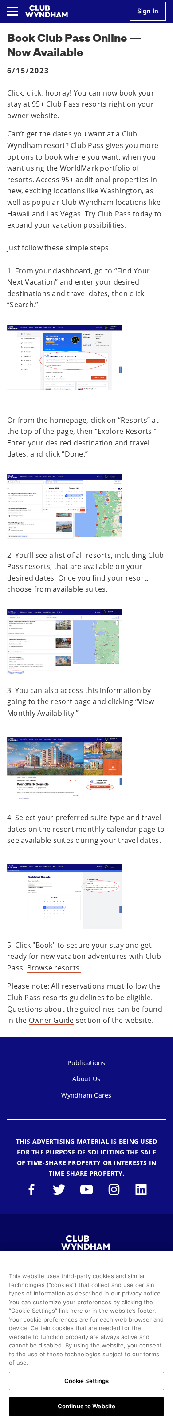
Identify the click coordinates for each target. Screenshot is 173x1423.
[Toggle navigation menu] (12, 11)
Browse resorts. (54, 968)
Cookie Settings (86, 1380)
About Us (86, 1078)
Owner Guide (51, 1020)
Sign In (147, 11)
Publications (86, 1062)
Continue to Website (86, 1406)
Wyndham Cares (86, 1095)
